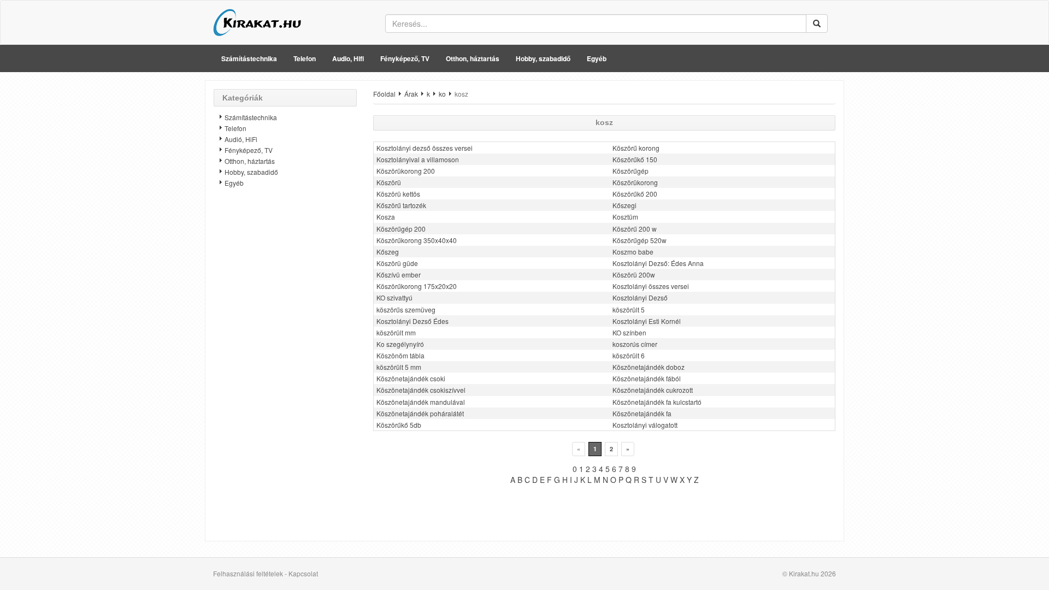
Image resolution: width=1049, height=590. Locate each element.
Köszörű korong (635, 147)
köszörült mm (396, 332)
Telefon (304, 58)
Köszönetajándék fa (641, 413)
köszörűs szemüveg (405, 309)
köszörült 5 (628, 309)
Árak (411, 93)
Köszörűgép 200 (401, 228)
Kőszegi (624, 205)
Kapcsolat (303, 573)
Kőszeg (387, 251)
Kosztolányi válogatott (644, 424)
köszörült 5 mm (398, 366)
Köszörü (388, 182)
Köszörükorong (635, 182)
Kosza (385, 216)
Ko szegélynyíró (400, 344)
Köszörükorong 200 (405, 170)
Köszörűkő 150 (634, 159)
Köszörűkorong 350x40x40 (416, 240)
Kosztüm (625, 216)
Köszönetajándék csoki (410, 378)
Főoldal (384, 93)
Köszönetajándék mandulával (420, 401)
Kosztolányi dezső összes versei (424, 147)
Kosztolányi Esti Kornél (646, 321)
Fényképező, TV (404, 58)
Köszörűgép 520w (639, 240)
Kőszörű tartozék (401, 205)
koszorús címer (634, 344)
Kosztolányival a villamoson (417, 159)
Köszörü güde (397, 263)
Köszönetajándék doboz (648, 366)
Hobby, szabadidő (543, 58)
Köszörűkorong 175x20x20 (416, 286)
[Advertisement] (285, 369)
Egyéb (596, 58)
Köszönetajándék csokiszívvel (420, 389)
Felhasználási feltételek (248, 573)
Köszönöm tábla (400, 355)
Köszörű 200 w (634, 228)
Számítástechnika (249, 58)
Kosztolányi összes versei (650, 286)
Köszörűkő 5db (398, 424)
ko (442, 93)
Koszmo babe (632, 251)
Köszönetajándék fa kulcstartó (657, 401)
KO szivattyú (394, 297)
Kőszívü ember (398, 274)
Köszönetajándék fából (646, 378)
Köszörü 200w (633, 274)
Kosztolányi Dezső (640, 297)
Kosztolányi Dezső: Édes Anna (658, 263)
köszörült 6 (628, 355)
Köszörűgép (630, 170)
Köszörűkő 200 (634, 193)
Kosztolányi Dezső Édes (412, 321)
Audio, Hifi (348, 58)
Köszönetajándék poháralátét (420, 413)
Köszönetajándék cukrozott (652, 389)
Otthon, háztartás (472, 58)
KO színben (629, 332)
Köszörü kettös (398, 193)
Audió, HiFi (241, 139)
